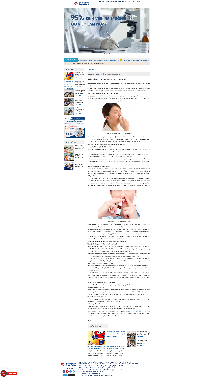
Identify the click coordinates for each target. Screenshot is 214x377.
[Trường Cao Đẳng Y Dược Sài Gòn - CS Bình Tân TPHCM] (79, 368)
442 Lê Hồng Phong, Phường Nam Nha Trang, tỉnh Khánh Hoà (105, 370)
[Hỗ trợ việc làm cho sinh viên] (106, 30)
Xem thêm (78, 78)
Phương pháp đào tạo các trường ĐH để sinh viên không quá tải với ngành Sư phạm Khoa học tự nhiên (136, 60)
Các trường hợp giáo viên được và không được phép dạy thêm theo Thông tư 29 (77, 60)
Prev (66, 30)
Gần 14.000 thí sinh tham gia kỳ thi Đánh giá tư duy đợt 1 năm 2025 (143, 333)
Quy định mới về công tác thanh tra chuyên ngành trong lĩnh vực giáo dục (80, 111)
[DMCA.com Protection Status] (68, 376)
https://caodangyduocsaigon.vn (94, 371)
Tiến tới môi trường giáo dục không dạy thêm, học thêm (142, 342)
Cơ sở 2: (82, 368)
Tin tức (74, 63)
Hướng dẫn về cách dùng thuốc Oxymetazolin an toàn (91, 63)
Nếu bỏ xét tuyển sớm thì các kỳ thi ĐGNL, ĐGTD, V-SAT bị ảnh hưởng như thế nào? (79, 157)
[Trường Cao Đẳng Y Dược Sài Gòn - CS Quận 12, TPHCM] (79, 366)
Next (147, 30)
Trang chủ (68, 63)
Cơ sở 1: (82, 366)
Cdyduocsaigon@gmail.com (92, 373)
